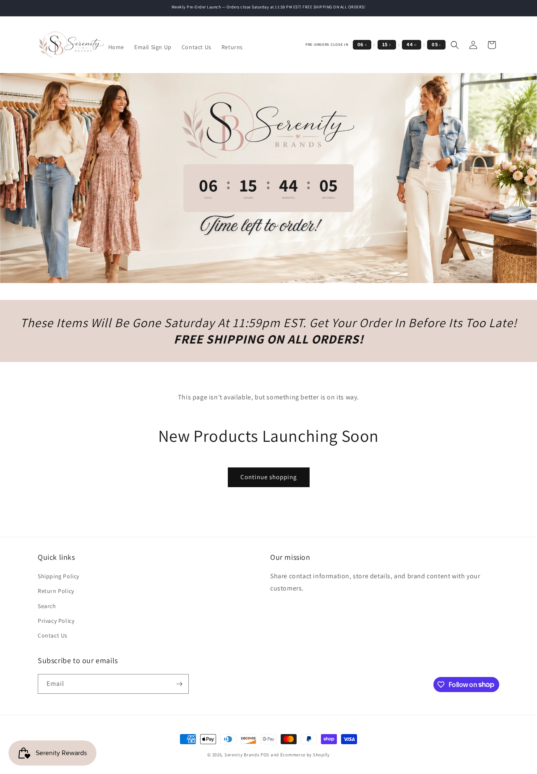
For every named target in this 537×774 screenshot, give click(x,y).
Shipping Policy (58, 576)
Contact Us (53, 635)
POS (265, 755)
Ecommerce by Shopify (305, 755)
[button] (455, 45)
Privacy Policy (56, 620)
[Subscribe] (179, 684)
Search (47, 606)
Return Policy (56, 591)
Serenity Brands (242, 755)
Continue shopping (268, 477)
